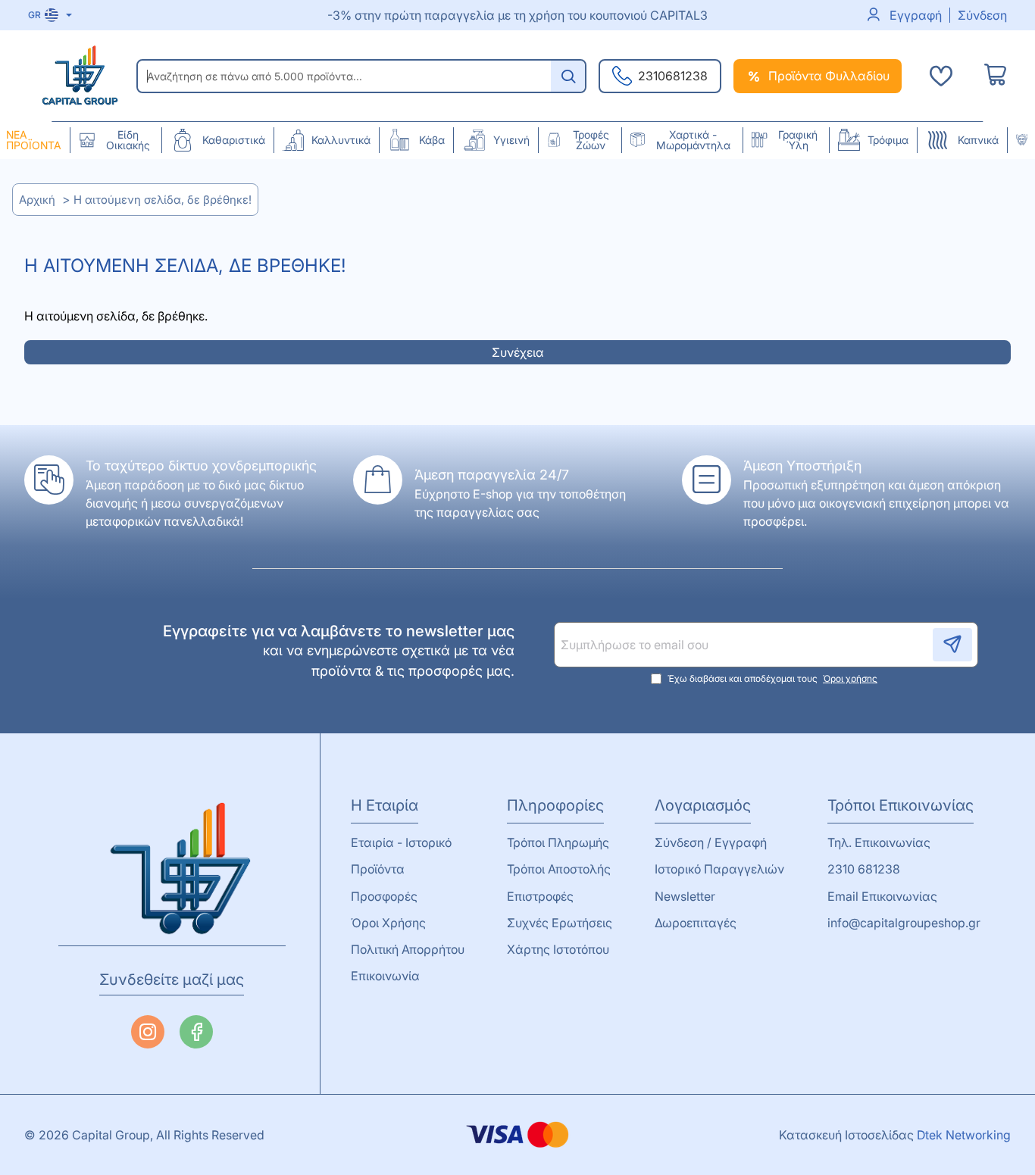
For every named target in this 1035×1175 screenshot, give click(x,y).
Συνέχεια (518, 352)
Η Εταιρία (384, 805)
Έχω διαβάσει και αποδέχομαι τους (771, 678)
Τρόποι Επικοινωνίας (900, 805)
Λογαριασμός (703, 805)
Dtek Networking (964, 1134)
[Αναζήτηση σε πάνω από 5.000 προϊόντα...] (568, 76)
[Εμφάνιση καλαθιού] (995, 76)
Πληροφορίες (555, 805)
